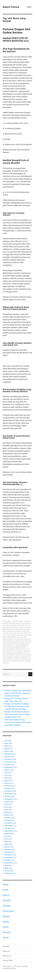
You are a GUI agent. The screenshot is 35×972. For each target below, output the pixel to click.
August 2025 (9, 770)
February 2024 (10, 818)
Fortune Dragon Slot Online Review (16, 31)
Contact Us (7, 956)
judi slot (6, 884)
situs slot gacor (8, 911)
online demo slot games (14, 647)
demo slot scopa (22, 639)
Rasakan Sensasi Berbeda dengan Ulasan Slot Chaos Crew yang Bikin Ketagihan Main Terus (17, 714)
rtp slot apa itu (19, 651)
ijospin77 (6, 895)
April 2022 (8, 868)
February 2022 (10, 873)
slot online (7, 900)
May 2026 (8, 746)
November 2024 (10, 794)
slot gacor (6, 916)
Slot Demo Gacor (18, 621)
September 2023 (11, 831)
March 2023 (9, 847)
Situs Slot (6, 946)
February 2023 (10, 849)
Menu (29, 7)
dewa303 (6, 921)
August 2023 (9, 833)
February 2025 (10, 786)
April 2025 (8, 780)
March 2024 (9, 815)
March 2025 (9, 783)
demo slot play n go (14, 637)
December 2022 (10, 855)
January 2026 (9, 757)
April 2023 (8, 844)
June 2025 (8, 775)
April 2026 (8, 749)
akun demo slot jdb (22, 623)
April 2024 (8, 812)
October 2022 (10, 860)
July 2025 (8, 772)
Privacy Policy (8, 960)
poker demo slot (21, 649)
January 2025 (9, 788)
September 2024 (11, 799)
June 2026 (8, 743)
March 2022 (9, 871)
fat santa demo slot (11, 643)
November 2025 (10, 762)
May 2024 (8, 810)
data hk (5, 890)
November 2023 (10, 826)
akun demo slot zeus (12, 627)
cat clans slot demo (11, 635)
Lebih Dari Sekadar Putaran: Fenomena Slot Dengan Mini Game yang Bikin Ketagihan (18, 722)
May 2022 (8, 865)
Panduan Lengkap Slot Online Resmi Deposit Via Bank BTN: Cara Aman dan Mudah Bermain (18, 693)
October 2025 (10, 764)
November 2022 (10, 857)
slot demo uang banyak (21, 657)
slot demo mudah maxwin (17, 655)
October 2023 (9, 828)
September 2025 (11, 767)
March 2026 (9, 751)
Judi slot (6, 937)
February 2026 (10, 754)
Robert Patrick (11, 7)
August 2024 (9, 802)
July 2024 (8, 804)
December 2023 (10, 823)
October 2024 (10, 796)
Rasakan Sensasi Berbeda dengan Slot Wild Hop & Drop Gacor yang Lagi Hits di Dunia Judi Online (17, 706)
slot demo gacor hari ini (20, 653)
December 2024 (10, 791)
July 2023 (8, 836)
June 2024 (8, 807)
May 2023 (8, 841)
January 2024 (9, 820)
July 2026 (8, 741)
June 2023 (8, 839)
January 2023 (9, 852)
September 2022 (11, 863)
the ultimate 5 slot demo (16, 661)
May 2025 (8, 778)
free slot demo (22, 643)
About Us (6, 951)
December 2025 (10, 759)
